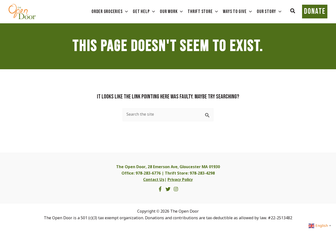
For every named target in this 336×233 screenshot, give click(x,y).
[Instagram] (175, 189)
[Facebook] (160, 189)
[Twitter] (168, 189)
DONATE (314, 11)
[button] (293, 11)
